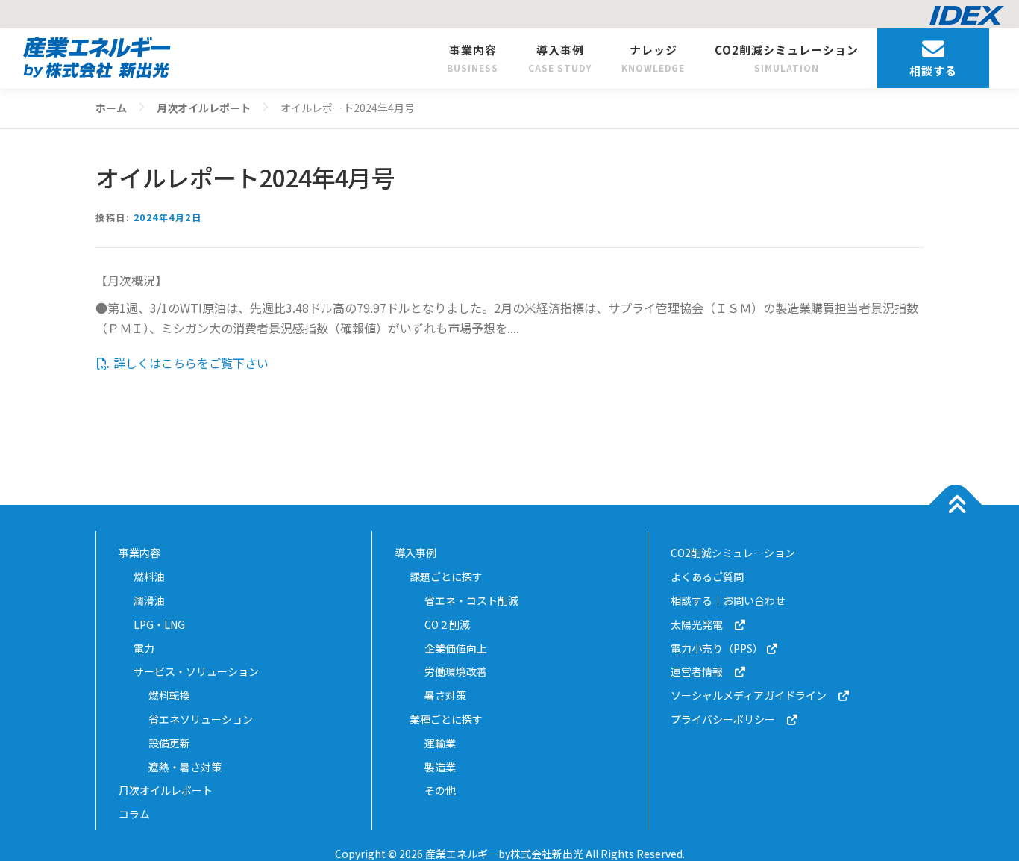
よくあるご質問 (707, 576)
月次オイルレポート (166, 790)
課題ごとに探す (446, 576)
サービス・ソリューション (196, 671)
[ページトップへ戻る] (955, 505)
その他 (440, 790)
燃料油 (149, 576)
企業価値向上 (455, 648)
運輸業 (440, 743)
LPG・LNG (159, 624)
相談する (933, 70)
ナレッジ (653, 58)
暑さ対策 (445, 695)
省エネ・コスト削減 (471, 600)
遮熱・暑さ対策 (185, 766)
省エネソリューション (200, 719)
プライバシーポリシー (728, 719)
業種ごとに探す (446, 719)
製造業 (440, 766)
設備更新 (169, 743)
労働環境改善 (455, 671)
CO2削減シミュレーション (787, 58)
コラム (134, 813)
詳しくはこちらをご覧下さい (189, 363)
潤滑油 (149, 600)
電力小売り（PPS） (718, 648)
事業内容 (472, 58)
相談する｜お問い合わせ (728, 600)
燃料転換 (169, 695)
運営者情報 (702, 671)
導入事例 (560, 58)
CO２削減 (447, 624)
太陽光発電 (702, 624)
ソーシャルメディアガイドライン (754, 695)
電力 (144, 648)
